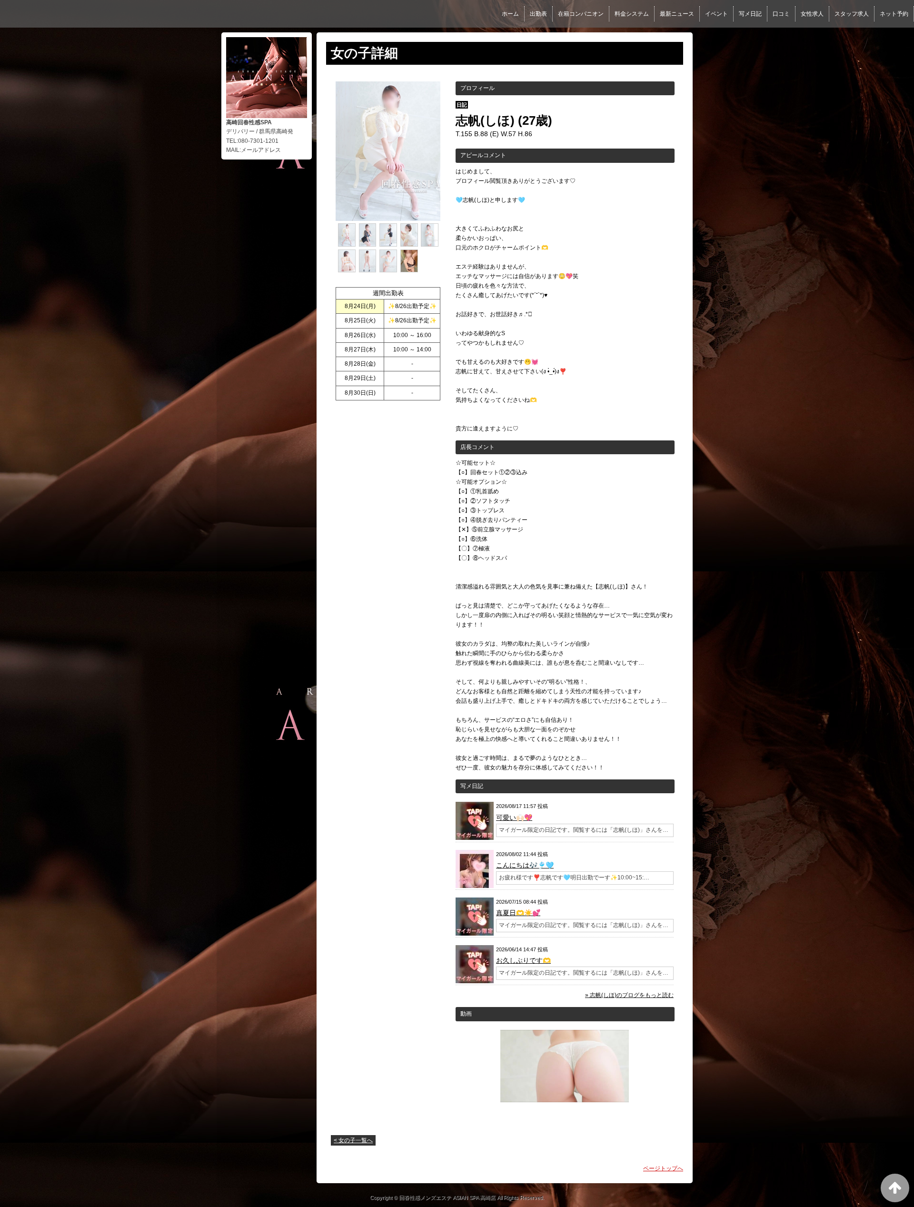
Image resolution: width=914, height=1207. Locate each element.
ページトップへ (663, 1168)
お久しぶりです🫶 (523, 960)
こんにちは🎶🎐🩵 (525, 865)
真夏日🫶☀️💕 (518, 913)
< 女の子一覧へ (353, 1140)
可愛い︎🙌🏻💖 (514, 817)
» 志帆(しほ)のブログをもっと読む (629, 995)
